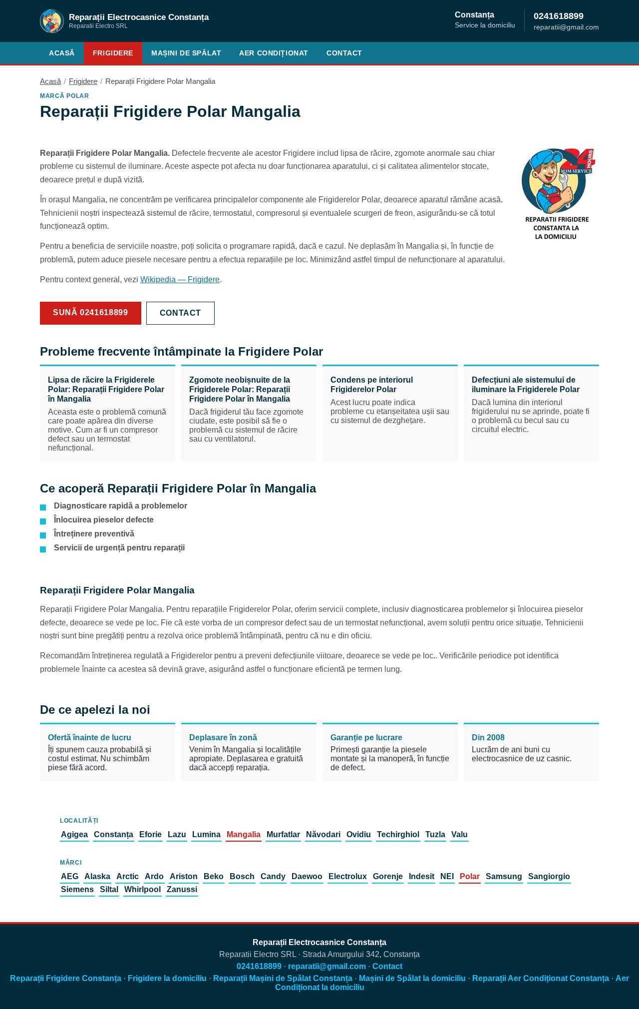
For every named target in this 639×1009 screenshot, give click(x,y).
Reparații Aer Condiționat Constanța (540, 978)
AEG (69, 876)
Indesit (421, 876)
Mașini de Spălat (186, 53)
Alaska (97, 876)
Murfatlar (283, 834)
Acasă (62, 53)
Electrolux (347, 876)
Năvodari (323, 834)
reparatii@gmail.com (327, 966)
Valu (459, 834)
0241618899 (559, 15)
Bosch (242, 876)
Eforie (150, 834)
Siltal (109, 889)
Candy (273, 876)
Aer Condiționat (274, 53)
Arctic (127, 876)
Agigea (74, 834)
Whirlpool (142, 889)
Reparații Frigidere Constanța (65, 978)
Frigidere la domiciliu (167, 978)
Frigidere (113, 53)
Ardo (154, 876)
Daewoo (307, 876)
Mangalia (244, 834)
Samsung (504, 876)
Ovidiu (358, 834)
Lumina (206, 834)
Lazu (177, 834)
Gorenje (388, 876)
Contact (344, 53)
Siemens (77, 889)
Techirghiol (398, 834)
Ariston (184, 876)
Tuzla (435, 834)
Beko (214, 876)
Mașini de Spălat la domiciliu (412, 978)
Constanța (113, 834)
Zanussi (182, 889)
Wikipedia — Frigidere (180, 279)
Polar (470, 876)
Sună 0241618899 (90, 312)
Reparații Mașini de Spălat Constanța (282, 978)
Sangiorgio (549, 876)
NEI (447, 876)
